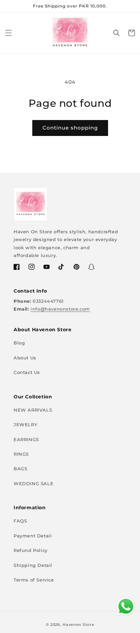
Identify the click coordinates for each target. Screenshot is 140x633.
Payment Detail (33, 535)
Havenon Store (78, 624)
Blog (19, 342)
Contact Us (27, 372)
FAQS (20, 520)
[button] (8, 32)
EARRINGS (26, 439)
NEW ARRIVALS (33, 410)
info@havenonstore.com (60, 309)
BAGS (20, 468)
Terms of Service (34, 579)
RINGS (21, 454)
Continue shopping (70, 127)
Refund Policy (31, 550)
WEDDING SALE (33, 483)
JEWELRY (25, 424)
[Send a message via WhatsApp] (126, 606)
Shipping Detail (33, 565)
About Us (25, 357)
